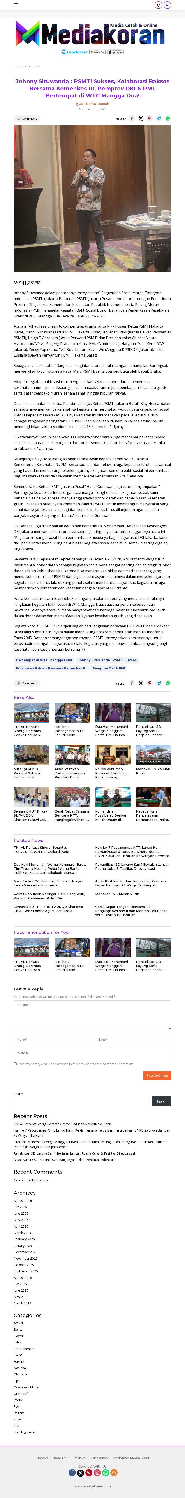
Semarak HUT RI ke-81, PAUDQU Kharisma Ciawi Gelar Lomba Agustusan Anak (31, 815)
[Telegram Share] (158, 118)
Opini (17, 1381)
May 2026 (21, 1220)
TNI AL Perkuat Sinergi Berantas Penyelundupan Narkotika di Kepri (28, 731)
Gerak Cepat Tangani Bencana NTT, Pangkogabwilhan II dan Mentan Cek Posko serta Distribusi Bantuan (72, 815)
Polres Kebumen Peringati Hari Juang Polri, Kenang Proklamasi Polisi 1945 (112, 773)
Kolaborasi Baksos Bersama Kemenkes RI (51, 668)
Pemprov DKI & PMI (108, 668)
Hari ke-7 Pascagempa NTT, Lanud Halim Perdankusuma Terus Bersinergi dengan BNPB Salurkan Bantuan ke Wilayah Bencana (72, 731)
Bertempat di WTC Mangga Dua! (44, 660)
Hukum (19, 1361)
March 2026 (22, 1233)
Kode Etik (61, 1458)
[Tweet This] (140, 118)
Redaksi (79, 1458)
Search (19, 1094)
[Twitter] (80, 1473)
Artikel (18, 1323)
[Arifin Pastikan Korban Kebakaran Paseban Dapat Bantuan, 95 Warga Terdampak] (72, 755)
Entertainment (24, 1349)
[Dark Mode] (158, 5)
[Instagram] (97, 1473)
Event (18, 1355)
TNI (16, 1425)
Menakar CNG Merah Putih (153, 771)
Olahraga (20, 1374)
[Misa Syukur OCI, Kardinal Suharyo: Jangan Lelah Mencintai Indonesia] (31, 755)
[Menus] (17, 5)
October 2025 (24, 1265)
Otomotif (20, 1394)
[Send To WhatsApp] (167, 118)
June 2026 (21, 1213)
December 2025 (25, 1252)
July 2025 (20, 1284)
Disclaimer (100, 1458)
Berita (91, 104)
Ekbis (17, 1342)
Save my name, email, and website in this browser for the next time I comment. (76, 1064)
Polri (17, 1406)
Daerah (103, 104)
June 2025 (21, 1290)
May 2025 (21, 1297)
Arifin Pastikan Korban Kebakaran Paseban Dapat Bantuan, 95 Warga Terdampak (70, 773)
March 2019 (22, 1303)
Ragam (19, 1413)
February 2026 (24, 1239)
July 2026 (20, 1207)
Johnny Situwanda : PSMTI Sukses (107, 660)
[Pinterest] (88, 1473)
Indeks (42, 1458)
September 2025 (26, 1271)
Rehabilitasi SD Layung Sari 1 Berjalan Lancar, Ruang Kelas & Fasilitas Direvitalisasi (153, 731)
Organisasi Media (26, 1387)
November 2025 (25, 1258)
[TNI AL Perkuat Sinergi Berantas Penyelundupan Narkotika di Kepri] (31, 713)
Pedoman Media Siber (131, 1458)
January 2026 (23, 1245)
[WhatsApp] (105, 1473)
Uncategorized (24, 1432)
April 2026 (21, 1226)
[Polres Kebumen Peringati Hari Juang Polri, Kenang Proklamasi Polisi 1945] (113, 755)
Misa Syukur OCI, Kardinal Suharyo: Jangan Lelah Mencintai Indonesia (30, 773)
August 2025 (23, 1278)
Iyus (79, 104)
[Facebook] (72, 1473)
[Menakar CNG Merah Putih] (153, 755)
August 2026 (23, 1200)
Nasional (20, 1368)
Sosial (18, 1419)
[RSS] (114, 1473)
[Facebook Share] (131, 118)
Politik (18, 1400)
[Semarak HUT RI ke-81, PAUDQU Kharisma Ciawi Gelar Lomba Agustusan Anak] (31, 797)
